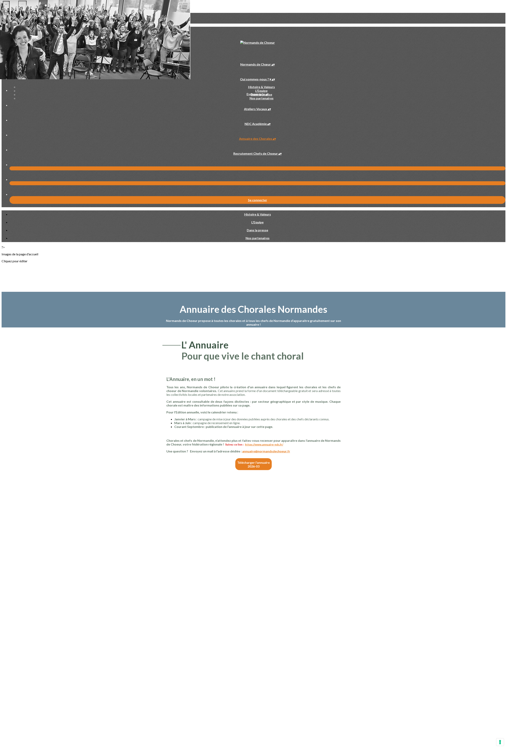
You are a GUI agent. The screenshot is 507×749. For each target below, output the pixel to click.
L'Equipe (261, 91)
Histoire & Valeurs (261, 87)
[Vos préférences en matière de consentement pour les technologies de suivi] (500, 742)
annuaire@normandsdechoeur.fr (266, 451)
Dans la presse (257, 230)
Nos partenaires (262, 98)
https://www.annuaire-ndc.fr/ (264, 444)
